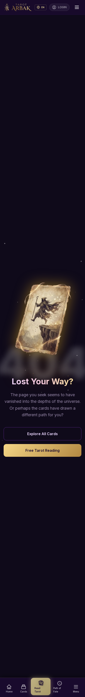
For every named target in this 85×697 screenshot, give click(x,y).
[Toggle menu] (76, 7)
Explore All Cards (42, 433)
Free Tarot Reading (42, 450)
